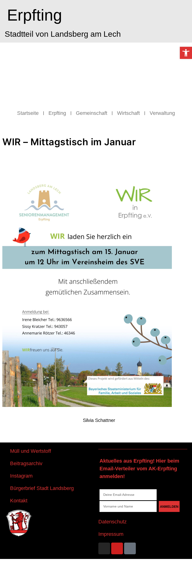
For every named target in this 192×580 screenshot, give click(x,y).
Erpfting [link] (34, 15)
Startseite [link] (28, 113)
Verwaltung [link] (162, 113)
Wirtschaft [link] (128, 113)
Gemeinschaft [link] (91, 113)
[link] (186, 53)
